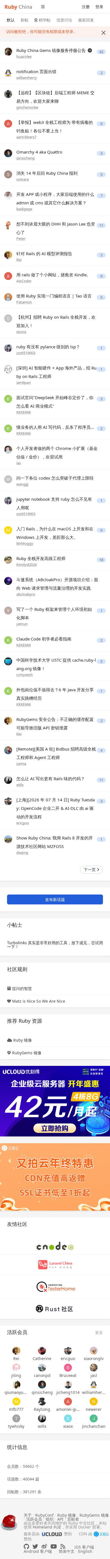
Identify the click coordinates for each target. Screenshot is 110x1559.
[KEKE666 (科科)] (8, 398)
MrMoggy (24, 543)
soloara (22, 179)
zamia (21, 763)
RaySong (42, 1409)
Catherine (42, 1358)
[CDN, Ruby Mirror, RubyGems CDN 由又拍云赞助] (101, 1534)
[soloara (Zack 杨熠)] (8, 174)
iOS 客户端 (84, 1547)
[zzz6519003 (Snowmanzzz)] (8, 347)
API (60, 1519)
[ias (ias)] (8, 449)
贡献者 (73, 1519)
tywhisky (16, 1426)
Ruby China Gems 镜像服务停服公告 (51, 50)
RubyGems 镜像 (26, 1052)
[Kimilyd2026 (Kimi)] (8, 559)
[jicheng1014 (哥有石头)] (68, 1385)
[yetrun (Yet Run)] (8, 610)
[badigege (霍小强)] (8, 195)
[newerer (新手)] (94, 1401)
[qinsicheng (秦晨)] (8, 153)
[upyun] (55, 1176)
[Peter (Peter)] (8, 225)
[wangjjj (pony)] (8, 479)
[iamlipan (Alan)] (8, 368)
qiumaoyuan (16, 1392)
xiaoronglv (94, 1358)
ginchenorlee (27, 107)
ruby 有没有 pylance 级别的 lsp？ (48, 346)
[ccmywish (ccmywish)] (8, 661)
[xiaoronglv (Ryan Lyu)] (94, 1351)
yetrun (22, 623)
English (85, 1551)
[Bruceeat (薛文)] (68, 1368)
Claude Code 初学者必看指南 (43, 639)
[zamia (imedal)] (8, 750)
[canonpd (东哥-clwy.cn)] (42, 1368)
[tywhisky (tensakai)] (16, 1418)
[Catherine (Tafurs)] (42, 1351)
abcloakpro (25, 594)
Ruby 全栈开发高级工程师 (40, 558)
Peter (20, 238)
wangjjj (22, 484)
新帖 (24, 20)
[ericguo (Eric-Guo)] (8, 800)
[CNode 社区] (55, 1245)
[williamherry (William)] (8, 72)
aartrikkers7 (26, 136)
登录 (99, 6)
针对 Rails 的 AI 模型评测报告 (44, 253)
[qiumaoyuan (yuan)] (16, 1385)
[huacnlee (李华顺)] (8, 51)
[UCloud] (55, 1100)
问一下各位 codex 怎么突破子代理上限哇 (55, 478)
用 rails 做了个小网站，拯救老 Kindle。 (53, 274)
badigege (24, 208)
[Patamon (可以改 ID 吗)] (8, 296)
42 (101, 51)
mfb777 (16, 1409)
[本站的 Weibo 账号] (44, 1546)
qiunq (21, 331)
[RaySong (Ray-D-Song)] (42, 1401)
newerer (94, 1409)
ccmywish (24, 674)
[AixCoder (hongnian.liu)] (8, 275)
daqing (22, 852)
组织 (50, 1519)
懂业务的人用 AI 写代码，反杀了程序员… (55, 427)
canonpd (42, 1375)
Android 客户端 (38, 1551)
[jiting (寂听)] (16, 1368)
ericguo (22, 822)
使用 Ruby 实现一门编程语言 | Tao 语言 (54, 296)
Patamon (24, 302)
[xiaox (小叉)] (68, 1418)
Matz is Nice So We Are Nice (38, 1001)
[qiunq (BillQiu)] (8, 318)
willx (20, 784)
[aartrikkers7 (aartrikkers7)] (8, 123)
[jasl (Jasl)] (94, 1368)
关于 (28, 1515)
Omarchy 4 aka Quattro (39, 152)
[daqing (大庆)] (8, 838)
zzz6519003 (25, 352)
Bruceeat (68, 1375)
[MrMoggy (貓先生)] (8, 529)
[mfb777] (16, 1401)
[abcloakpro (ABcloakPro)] (8, 580)
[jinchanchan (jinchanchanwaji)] (94, 1418)
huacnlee (24, 56)
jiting (16, 1375)
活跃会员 (34, 1519)
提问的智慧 (22, 988)
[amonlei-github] (68, 1401)
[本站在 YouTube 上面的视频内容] (53, 1546)
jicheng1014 (68, 1392)
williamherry (26, 77)
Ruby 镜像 (22, 1040)
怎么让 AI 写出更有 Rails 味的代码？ (50, 778)
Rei (18, 259)
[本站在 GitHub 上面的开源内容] (26, 1546)
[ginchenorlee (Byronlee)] (8, 93)
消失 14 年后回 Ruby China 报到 (47, 173)
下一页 (90, 869)
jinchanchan (93, 1426)
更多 (99, 1332)
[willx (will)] (8, 779)
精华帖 (44, 20)
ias (18, 462)
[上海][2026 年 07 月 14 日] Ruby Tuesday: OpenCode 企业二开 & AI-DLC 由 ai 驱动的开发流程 (55, 808)
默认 (11, 20)
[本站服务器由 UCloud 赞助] (52, 1533)
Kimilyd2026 (26, 564)
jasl (94, 1375)
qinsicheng (25, 158)
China (18, 6)
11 (101, 225)
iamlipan (23, 382)
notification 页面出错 (36, 71)
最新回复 (86, 20)
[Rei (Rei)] (8, 254)
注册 (86, 6)
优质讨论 (64, 20)
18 (101, 559)
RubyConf (44, 1515)
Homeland (42, 1527)
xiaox (68, 1426)
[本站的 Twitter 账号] (35, 1546)
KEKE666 (23, 412)
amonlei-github (68, 1409)
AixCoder (24, 280)
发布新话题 (55, 899)
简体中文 (66, 1551)
